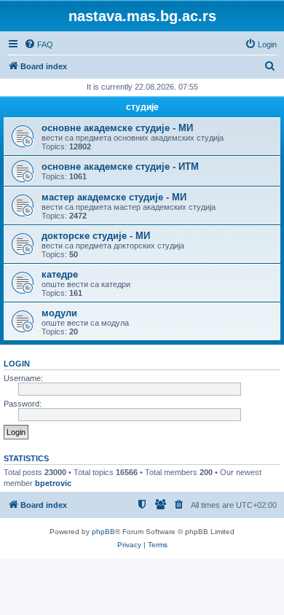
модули (59, 313)
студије (142, 107)
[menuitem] (38, 44)
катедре (60, 274)
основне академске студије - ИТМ (120, 166)
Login (17, 363)
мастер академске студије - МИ (114, 197)
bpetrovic (53, 483)
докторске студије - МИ (96, 235)
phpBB (103, 532)
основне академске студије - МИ (117, 127)
